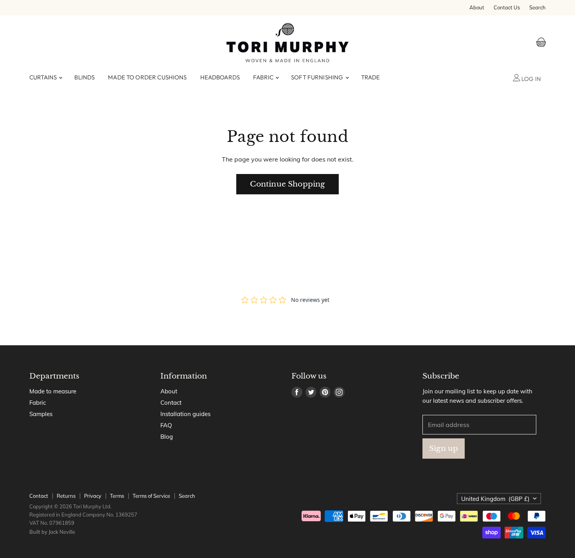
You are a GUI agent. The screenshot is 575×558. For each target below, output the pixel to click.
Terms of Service (151, 496)
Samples (40, 414)
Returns (66, 496)
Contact (170, 402)
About (476, 8)
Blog (166, 436)
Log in (530, 79)
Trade (370, 77)
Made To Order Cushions (147, 77)
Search (537, 8)
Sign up (443, 448)
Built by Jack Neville (52, 532)
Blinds (84, 77)
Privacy (92, 496)
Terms (117, 496)
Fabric (264, 77)
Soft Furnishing (317, 77)
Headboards (220, 77)
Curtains (43, 77)
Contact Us (507, 8)
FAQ (166, 425)
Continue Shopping (287, 183)
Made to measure (52, 391)
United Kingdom (495, 498)
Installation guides (185, 414)
